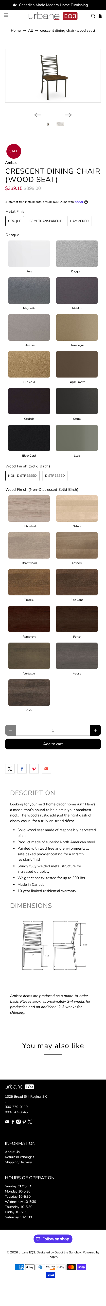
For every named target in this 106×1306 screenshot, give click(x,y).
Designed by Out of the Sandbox (59, 1252)
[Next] (68, 115)
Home (16, 30)
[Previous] (37, 115)
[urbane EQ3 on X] (30, 1123)
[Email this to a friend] (46, 768)
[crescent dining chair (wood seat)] (53, 75)
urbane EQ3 (27, 1252)
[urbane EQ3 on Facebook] (13, 1123)
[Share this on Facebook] (22, 768)
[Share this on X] (10, 768)
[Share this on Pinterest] (34, 768)
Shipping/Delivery (18, 1162)
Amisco (11, 162)
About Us (12, 1152)
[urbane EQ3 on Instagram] (18, 1123)
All (30, 30)
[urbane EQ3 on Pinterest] (24, 1123)
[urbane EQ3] (53, 16)
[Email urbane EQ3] (7, 1123)
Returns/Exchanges (19, 1157)
